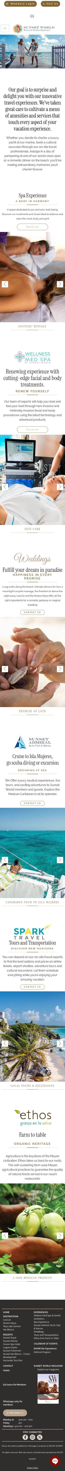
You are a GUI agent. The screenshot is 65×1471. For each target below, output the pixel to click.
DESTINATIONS (10, 1316)
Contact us (32, 612)
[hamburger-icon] (5, 28)
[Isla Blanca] (17, 1329)
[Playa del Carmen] (17, 1326)
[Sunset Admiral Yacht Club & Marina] (48, 1327)
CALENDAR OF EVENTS (45, 1343)
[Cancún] (17, 1320)
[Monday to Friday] (18, 1421)
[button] (60, 284)
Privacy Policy (32, 1468)
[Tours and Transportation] (48, 1335)
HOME (6, 1312)
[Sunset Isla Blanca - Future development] (17, 1355)
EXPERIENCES (41, 1312)
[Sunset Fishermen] (17, 1350)
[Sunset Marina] (17, 1341)
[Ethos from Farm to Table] (48, 1338)
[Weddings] (48, 1331)
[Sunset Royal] (17, 1337)
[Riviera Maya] (17, 1323)
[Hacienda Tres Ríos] (17, 1360)
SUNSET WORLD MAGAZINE (48, 1366)
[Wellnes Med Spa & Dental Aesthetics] (48, 1317)
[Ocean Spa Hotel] (17, 1344)
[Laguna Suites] (17, 1347)
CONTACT (8, 1366)
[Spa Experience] (48, 1322)
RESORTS (8, 1334)
